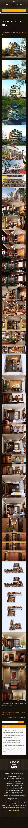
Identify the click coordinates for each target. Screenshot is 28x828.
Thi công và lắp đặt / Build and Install (14, 783)
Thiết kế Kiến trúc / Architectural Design (14, 785)
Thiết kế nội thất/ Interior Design (14, 787)
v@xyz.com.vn (11, 4)
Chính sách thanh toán (7, 775)
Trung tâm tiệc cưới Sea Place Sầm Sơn (17, 717)
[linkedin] (15, 767)
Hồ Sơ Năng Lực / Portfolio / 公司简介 (14, 781)
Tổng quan (7, 773)
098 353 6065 (19, 4)
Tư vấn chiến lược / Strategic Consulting (14, 792)
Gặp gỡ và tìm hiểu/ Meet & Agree (14, 780)
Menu (5, 10)
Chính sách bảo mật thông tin (17, 773)
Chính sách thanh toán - (7, 809)
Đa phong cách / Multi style (14, 776)
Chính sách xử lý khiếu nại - (18, 809)
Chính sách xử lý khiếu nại (19, 775)
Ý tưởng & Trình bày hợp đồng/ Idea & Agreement (14, 795)
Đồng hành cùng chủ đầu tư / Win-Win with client (14, 778)
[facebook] (12, 767)
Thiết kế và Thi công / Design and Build (14, 788)
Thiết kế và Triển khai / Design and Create (14, 790)
